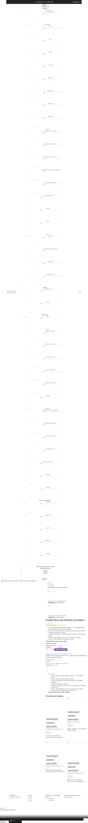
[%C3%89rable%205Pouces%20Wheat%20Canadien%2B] (48, 666)
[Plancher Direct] (11, 291)
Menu (44, 5)
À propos (30, 800)
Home (50, 582)
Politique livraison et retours (15, 796)
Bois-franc (51, 586)
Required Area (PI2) (51, 643)
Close (44, 579)
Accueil (30, 796)
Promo (30, 798)
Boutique (30, 797)
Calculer (48, 661)
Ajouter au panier (61, 649)
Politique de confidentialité (15, 797)
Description (51, 674)
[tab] (67, 683)
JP (19, 581)
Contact (30, 801)
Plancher (50, 584)
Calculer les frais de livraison (64, 654)
